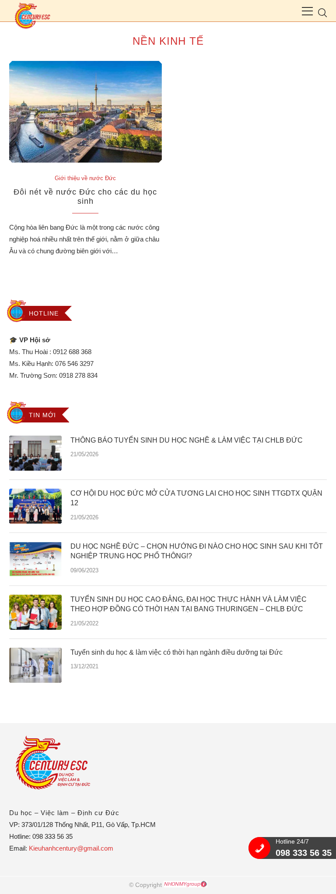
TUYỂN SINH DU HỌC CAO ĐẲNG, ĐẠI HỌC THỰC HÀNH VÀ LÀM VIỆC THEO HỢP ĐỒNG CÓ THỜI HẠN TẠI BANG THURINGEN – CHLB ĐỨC (188, 604)
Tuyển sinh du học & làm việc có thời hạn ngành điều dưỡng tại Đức (176, 652)
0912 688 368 (72, 351)
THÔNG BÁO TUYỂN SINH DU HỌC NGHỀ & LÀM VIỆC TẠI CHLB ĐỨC (186, 440)
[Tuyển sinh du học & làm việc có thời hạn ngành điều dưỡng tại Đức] (35, 665)
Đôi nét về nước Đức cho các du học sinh (85, 197)
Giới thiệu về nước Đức (85, 178)
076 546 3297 (74, 363)
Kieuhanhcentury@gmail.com (71, 848)
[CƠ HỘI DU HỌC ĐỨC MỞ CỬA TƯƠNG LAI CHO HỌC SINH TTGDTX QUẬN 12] (35, 506)
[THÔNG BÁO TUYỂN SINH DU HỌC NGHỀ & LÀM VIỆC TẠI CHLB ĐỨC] (35, 453)
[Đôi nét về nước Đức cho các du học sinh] (85, 112)
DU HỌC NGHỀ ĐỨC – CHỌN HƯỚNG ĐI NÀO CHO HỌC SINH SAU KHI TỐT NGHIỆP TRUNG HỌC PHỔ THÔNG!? (196, 551)
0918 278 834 (78, 375)
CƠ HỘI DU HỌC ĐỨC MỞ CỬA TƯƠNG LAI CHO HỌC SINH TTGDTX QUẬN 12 (196, 498)
